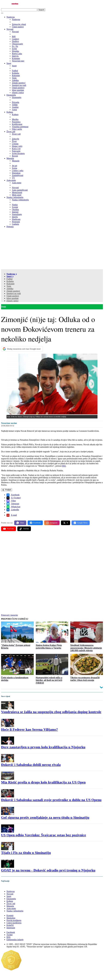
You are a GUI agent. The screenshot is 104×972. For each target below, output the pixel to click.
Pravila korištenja (13, 920)
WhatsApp (15, 506)
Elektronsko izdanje (14, 939)
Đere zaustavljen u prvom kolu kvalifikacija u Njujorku (43, 747)
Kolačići (10, 925)
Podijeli (8, 490)
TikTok (26, 529)
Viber (13, 501)
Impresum (10, 928)
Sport (8, 63)
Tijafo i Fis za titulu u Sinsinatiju (26, 853)
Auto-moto (11, 180)
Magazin (10, 158)
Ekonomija (11, 95)
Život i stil (10, 131)
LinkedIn (15, 509)
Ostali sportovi (12, 296)
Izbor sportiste (12, 298)
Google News (82, 523)
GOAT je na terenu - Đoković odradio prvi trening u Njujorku (48, 870)
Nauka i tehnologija (14, 197)
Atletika (9, 288)
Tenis (8, 286)
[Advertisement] (52, 249)
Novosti (9, 29)
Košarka (10, 281)
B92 (64, 466)
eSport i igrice (12, 301)
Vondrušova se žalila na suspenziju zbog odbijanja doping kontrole (51, 712)
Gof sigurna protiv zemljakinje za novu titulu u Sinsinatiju (45, 817)
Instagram (53, 523)
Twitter (9, 935)
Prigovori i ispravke (9, 615)
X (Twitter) (16, 498)
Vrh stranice (9, 887)
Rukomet (10, 284)
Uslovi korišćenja (13, 923)
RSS (8, 937)
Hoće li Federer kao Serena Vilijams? (29, 729)
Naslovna (10, 17)
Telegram (15, 504)
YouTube (10, 529)
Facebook (15, 495)
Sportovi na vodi (13, 293)
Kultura (9, 112)
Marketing (10, 918)
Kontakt (9, 915)
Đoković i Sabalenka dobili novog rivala (31, 765)
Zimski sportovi (13, 291)
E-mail (14, 515)
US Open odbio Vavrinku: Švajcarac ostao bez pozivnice (43, 835)
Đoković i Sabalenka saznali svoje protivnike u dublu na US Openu (51, 800)
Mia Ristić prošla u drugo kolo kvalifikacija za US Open (43, 782)
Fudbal (9, 279)
